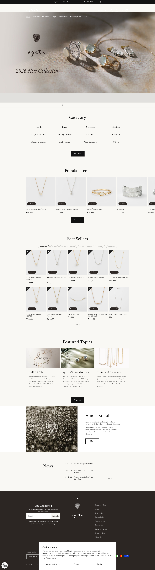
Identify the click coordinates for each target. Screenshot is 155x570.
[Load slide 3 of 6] (73, 105)
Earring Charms (64, 134)
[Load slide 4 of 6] (76, 105)
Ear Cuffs (90, 134)
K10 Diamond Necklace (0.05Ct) (54, 315)
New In (39, 127)
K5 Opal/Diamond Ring (94, 209)
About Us (98, 537)
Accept (76, 564)
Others (116, 142)
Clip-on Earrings (39, 134)
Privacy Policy (51, 558)
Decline (99, 564)
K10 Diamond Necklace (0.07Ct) (33, 315)
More (92, 441)
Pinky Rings (64, 142)
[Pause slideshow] (92, 105)
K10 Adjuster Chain (74, 314)
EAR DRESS (36, 372)
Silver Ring (121, 209)
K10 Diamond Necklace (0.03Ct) (36, 209)
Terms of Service (101, 529)
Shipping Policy (100, 505)
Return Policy (99, 517)
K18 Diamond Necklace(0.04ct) (118, 278)
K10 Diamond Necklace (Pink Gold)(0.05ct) (97, 315)
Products (111, 247)
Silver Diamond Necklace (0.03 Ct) (67, 209)
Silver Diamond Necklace (96, 278)
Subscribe (55, 516)
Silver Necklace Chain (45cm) (118, 314)
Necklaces (90, 127)
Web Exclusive (90, 142)
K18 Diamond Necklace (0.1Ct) (77, 278)
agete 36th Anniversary (76, 372)
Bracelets (116, 134)
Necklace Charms (38, 142)
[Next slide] (87, 105)
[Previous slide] (62, 105)
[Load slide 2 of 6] (70, 105)
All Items (77, 153)
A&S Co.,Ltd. (34, 565)
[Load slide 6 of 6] (81, 105)
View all (77, 220)
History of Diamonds (109, 372)
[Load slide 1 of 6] (67, 105)
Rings (64, 127)
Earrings (116, 127)
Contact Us (99, 525)
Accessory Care (100, 521)
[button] (36, 16)
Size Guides (99, 513)
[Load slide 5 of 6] (79, 105)
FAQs (97, 509)
